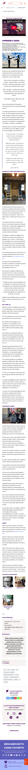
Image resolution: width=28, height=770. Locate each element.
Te (19, 679)
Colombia (13, 669)
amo (5, 669)
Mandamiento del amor (9, 674)
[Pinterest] (15, 698)
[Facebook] (7, 698)
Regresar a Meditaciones (8, 11)
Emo (17, 669)
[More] (20, 698)
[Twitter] (10, 698)
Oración (17, 674)
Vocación (6, 682)
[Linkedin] (13, 698)
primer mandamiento (14, 677)
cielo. (8, 669)
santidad (16, 679)
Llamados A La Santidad (9, 672)
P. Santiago (6, 677)
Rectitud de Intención (8, 679)
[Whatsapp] (18, 698)
